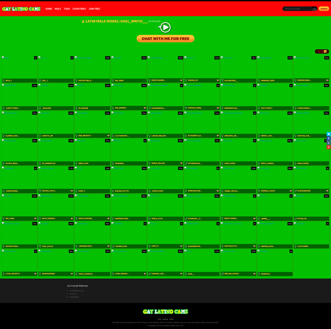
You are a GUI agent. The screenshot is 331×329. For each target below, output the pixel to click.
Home (48, 8)
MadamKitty (74, 297)
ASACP (165, 319)
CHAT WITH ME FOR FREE (165, 38)
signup (324, 8)
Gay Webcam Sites (77, 291)
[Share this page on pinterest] (329, 147)
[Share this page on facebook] (329, 138)
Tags (67, 8)
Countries (79, 8)
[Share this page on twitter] (329, 134)
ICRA (171, 319)
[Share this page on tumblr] (329, 143)
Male (58, 8)
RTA (159, 319)
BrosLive (73, 294)
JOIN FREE (94, 8)
